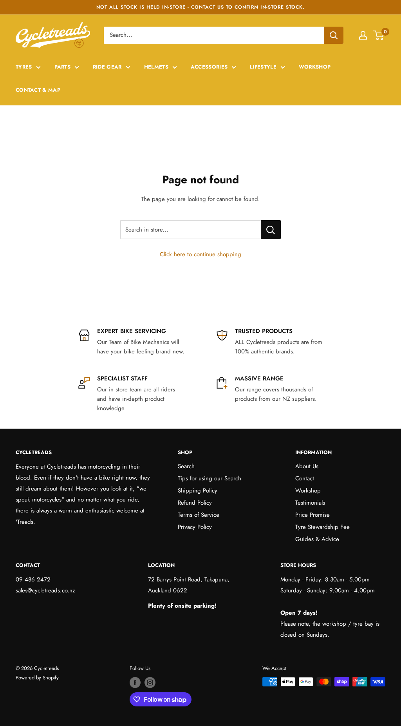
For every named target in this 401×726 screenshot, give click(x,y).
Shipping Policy (197, 490)
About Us (306, 466)
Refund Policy (195, 502)
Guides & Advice (317, 539)
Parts (62, 67)
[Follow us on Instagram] (150, 682)
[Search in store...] (271, 229)
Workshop (315, 67)
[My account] (363, 35)
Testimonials (310, 502)
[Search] (333, 35)
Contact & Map (38, 90)
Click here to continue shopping (200, 254)
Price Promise (312, 515)
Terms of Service (198, 515)
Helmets (156, 67)
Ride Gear (107, 67)
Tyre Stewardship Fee (322, 527)
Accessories (209, 67)
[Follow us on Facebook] (135, 682)
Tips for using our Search (209, 478)
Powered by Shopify (37, 677)
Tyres (24, 67)
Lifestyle (263, 67)
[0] (379, 35)
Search (186, 466)
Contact (304, 478)
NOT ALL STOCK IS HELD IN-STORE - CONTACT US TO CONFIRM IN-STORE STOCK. (200, 7)
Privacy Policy (195, 527)
